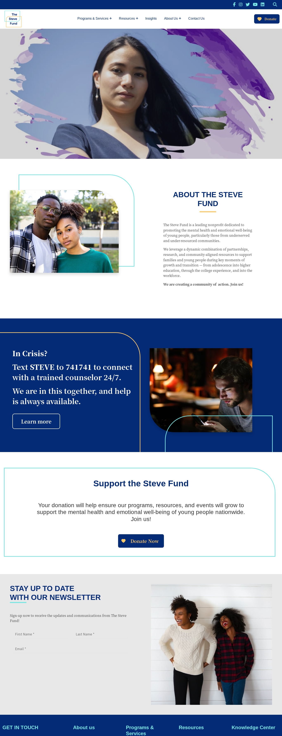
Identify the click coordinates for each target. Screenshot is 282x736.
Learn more (36, 421)
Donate (270, 19)
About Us (171, 18)
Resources (127, 18)
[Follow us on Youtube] (255, 4)
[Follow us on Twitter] (248, 4)
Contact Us (196, 18)
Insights (151, 18)
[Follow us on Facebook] (234, 4)
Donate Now (144, 541)
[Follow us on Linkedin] (262, 4)
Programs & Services (92, 18)
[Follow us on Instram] (241, 4)
